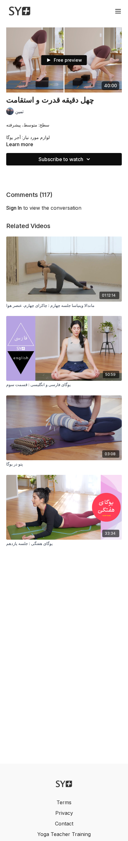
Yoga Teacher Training (64, 834)
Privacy (64, 813)
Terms (64, 802)
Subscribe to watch (61, 159)
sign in (14, 208)
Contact (64, 823)
